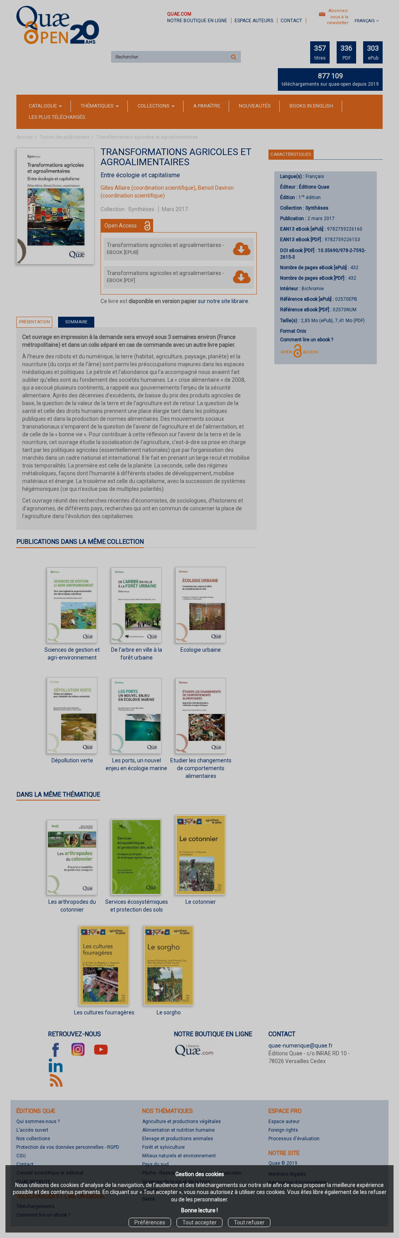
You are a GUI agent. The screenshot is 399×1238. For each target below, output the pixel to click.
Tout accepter (199, 1222)
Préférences (149, 1222)
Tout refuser (249, 1222)
